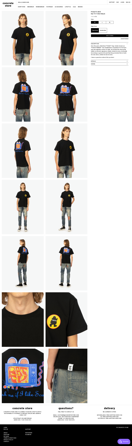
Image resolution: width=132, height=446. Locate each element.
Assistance (124, 38)
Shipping (6, 434)
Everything (22, 6)
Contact (6, 441)
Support (112, 2)
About (6, 432)
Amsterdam (103, 30)
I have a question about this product (102, 57)
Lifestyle (68, 6)
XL (109, 22)
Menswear (30, 6)
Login (122, 2)
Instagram (28, 432)
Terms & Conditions (10, 438)
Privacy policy (8, 439)
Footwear (49, 6)
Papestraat (95, 30)
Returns (6, 436)
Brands (80, 6)
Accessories (59, 6)
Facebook (28, 434)
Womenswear (40, 6)
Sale (74, 6)
